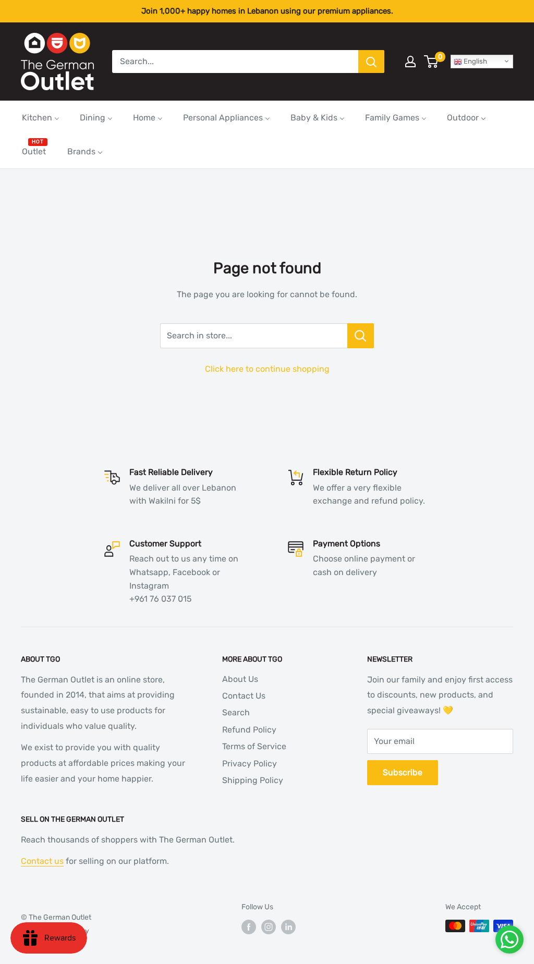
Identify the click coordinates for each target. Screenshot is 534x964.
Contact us (42, 861)
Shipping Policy (252, 780)
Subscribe (402, 772)
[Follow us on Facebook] (248, 927)
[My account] (410, 61)
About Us (240, 679)
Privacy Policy (249, 763)
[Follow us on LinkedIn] (288, 927)
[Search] (371, 61)
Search (236, 712)
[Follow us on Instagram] (268, 927)
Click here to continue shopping (267, 369)
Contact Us (243, 696)
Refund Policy (249, 730)
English (474, 61)
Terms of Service (254, 746)
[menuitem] (40, 117)
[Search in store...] (360, 335)
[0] (431, 61)
